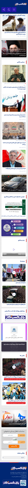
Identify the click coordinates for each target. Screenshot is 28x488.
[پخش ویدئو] (14, 249)
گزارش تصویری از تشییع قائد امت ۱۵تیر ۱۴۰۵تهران (15, 377)
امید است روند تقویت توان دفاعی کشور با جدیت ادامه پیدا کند (14, 143)
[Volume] (19, 254)
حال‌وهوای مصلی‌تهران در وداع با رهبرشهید (16, 304)
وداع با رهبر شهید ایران (21, 283)
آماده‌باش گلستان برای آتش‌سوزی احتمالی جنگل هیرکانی (15, 189)
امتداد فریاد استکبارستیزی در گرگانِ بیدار (17, 401)
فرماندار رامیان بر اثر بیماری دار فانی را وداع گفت (16, 168)
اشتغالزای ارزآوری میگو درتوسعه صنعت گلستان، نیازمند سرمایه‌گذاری (15, 33)
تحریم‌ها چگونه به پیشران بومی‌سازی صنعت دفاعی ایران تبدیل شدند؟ (14, 88)
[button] (7, 42)
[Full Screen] (23, 254)
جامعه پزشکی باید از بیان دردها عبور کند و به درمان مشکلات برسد (15, 116)
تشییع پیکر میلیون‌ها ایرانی (20, 55)
